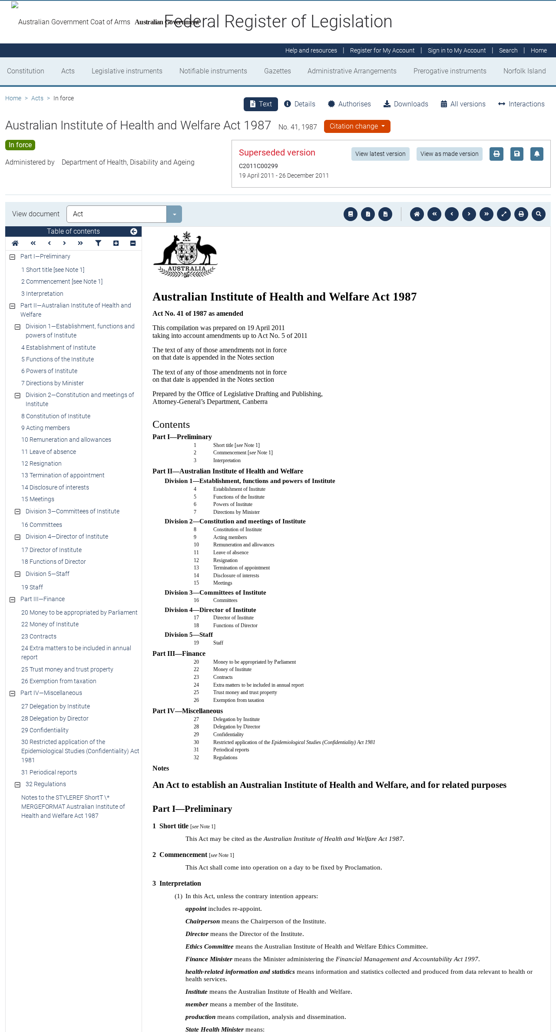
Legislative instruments (127, 71)
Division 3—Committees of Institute (72, 511)
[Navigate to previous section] (452, 214)
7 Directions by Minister (52, 383)
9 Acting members (45, 427)
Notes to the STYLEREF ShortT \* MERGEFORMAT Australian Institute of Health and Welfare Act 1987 (73, 806)
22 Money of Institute (50, 624)
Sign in (457, 50)
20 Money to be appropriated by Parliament (79, 612)
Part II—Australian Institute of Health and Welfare (75, 310)
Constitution (25, 71)
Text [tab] (265, 104)
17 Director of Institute (51, 549)
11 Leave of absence (48, 451)
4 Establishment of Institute (58, 347)
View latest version (380, 153)
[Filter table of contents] (98, 243)
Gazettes (277, 71)
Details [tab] (305, 104)
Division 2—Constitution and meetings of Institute (80, 399)
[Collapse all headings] (132, 243)
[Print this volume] (521, 214)
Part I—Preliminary (45, 256)
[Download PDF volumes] (368, 214)
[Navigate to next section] (469, 214)
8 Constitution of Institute (55, 416)
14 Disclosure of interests (55, 487)
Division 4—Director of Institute (67, 536)
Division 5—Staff (48, 573)
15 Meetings (37, 499)
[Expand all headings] (115, 243)
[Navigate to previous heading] (49, 243)
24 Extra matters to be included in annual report (76, 653)
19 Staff (32, 587)
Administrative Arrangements (352, 71)
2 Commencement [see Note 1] (62, 281)
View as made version (449, 153)
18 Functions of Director (53, 561)
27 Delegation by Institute (55, 706)
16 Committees (41, 524)
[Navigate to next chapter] (486, 214)
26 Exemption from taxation (58, 681)
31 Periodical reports (49, 772)
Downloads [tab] (411, 104)
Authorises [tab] (354, 104)
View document (36, 214)
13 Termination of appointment (63, 475)
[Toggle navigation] (134, 232)
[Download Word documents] (385, 214)
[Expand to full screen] (504, 214)
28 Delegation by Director (55, 718)
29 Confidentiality (45, 730)
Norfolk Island (524, 71)
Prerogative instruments (450, 71)
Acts (68, 71)
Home (13, 98)
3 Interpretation (42, 293)
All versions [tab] (468, 104)
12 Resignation (41, 463)
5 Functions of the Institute (57, 359)
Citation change (355, 126)
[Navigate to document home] (417, 214)
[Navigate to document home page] (15, 243)
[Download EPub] (350, 214)
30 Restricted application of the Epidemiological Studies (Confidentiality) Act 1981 (80, 751)
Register (382, 50)
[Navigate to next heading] (64, 243)
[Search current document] (539, 214)
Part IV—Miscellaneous (51, 692)
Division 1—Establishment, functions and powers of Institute (80, 331)
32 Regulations (46, 784)
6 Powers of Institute (49, 370)
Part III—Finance (42, 598)
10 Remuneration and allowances (66, 439)
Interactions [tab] (527, 104)
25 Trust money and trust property (67, 669)
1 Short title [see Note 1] (52, 269)
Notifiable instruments (213, 71)
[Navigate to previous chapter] (434, 214)
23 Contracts (38, 636)
